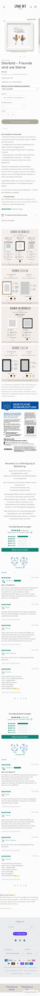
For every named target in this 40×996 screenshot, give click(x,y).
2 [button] (17, 698)
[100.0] (14, 560)
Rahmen (4, 94)
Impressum (28, 973)
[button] (4, 7)
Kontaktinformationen (17, 973)
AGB (20, 970)
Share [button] (6, 128)
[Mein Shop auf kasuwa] (12, 988)
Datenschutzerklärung (11, 970)
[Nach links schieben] (16, 57)
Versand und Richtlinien (30, 970)
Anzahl (3, 111)
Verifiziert (18, 567)
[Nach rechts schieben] (24, 57)
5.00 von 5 (25, 530)
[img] (6, 578)
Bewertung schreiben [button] (20, 550)
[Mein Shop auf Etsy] (27, 988)
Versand (9, 74)
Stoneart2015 (11, 967)
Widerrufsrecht (32, 967)
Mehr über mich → (6, 908)
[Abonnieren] (31, 927)
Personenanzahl (6, 102)
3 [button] (20, 698)
